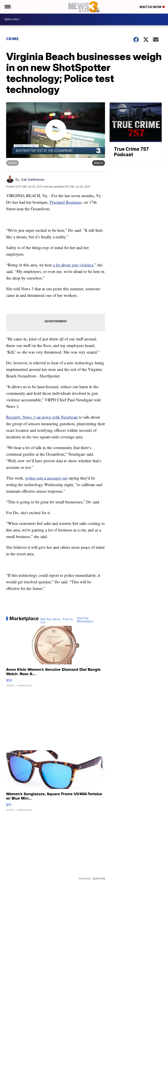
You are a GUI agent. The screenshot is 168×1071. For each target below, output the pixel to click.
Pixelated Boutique (65, 202)
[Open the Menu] (7, 7)
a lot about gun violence (73, 264)
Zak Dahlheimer (32, 179)
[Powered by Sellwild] (98, 878)
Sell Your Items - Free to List (56, 621)
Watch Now (151, 7)
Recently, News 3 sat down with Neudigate (42, 417)
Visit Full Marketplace (85, 620)
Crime (12, 39)
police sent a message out (46, 478)
